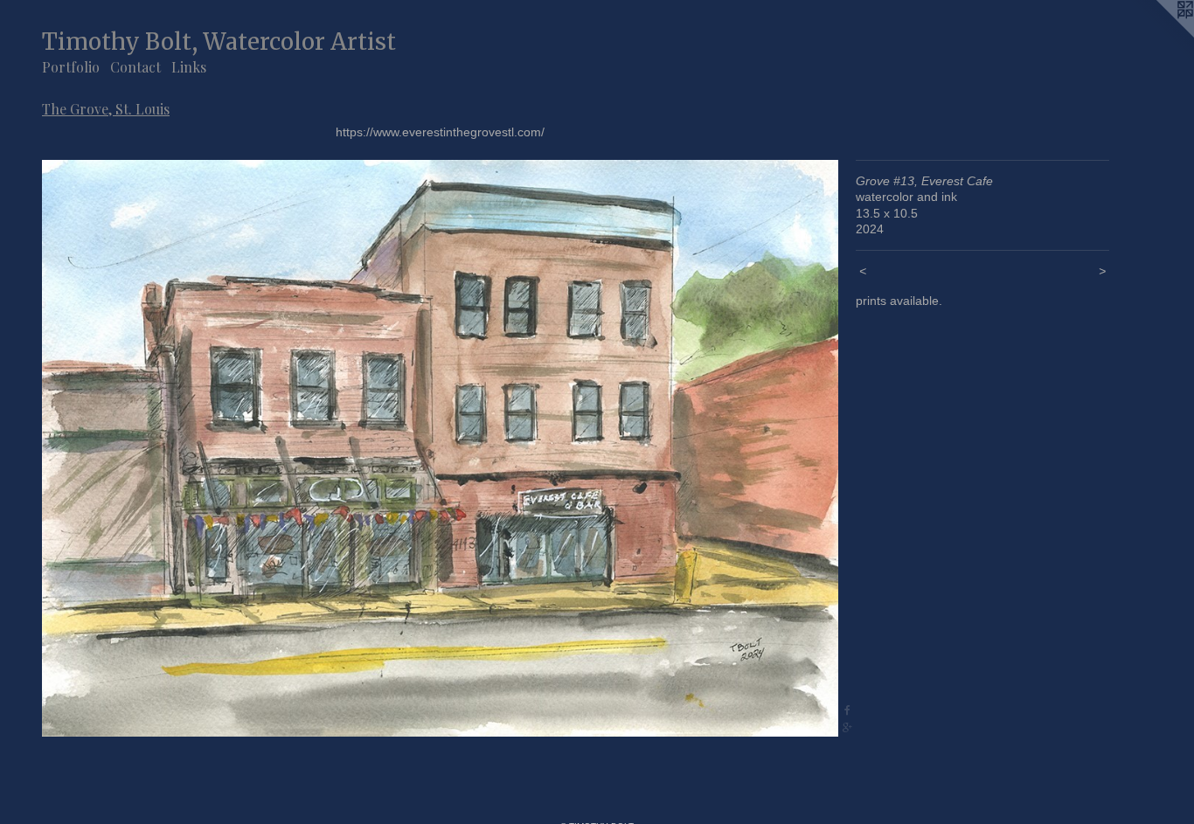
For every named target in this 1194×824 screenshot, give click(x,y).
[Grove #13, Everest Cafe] (440, 448)
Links (188, 67)
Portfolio (71, 67)
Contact (135, 67)
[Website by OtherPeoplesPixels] (1159, 35)
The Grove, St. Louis (106, 109)
